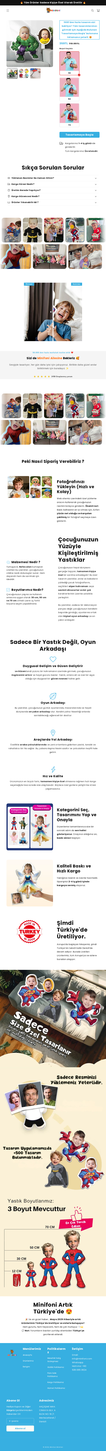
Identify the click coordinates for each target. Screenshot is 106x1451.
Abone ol (20, 1428)
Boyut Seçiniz (66, 48)
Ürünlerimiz (28, 1361)
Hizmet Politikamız (56, 1388)
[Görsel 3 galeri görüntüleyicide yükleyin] (35, 73)
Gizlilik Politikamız (55, 1367)
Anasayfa (27, 1355)
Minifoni (53, 1447)
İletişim (26, 1366)
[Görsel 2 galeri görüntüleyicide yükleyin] (24, 73)
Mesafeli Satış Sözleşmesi (54, 1360)
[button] (8, 10)
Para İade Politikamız (52, 1375)
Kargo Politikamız (55, 1382)
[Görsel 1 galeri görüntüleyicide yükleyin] (12, 73)
